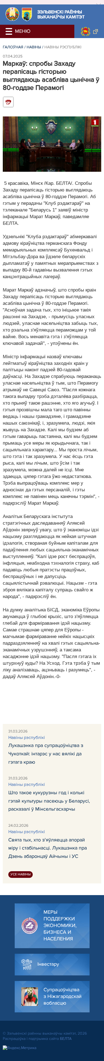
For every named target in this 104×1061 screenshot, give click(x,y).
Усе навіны (21, 874)
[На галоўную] (12, 14)
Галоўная (13, 47)
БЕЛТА (66, 1038)
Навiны (34, 47)
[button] (10, 31)
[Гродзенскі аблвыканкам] (89, 31)
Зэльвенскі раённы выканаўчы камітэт (61, 14)
